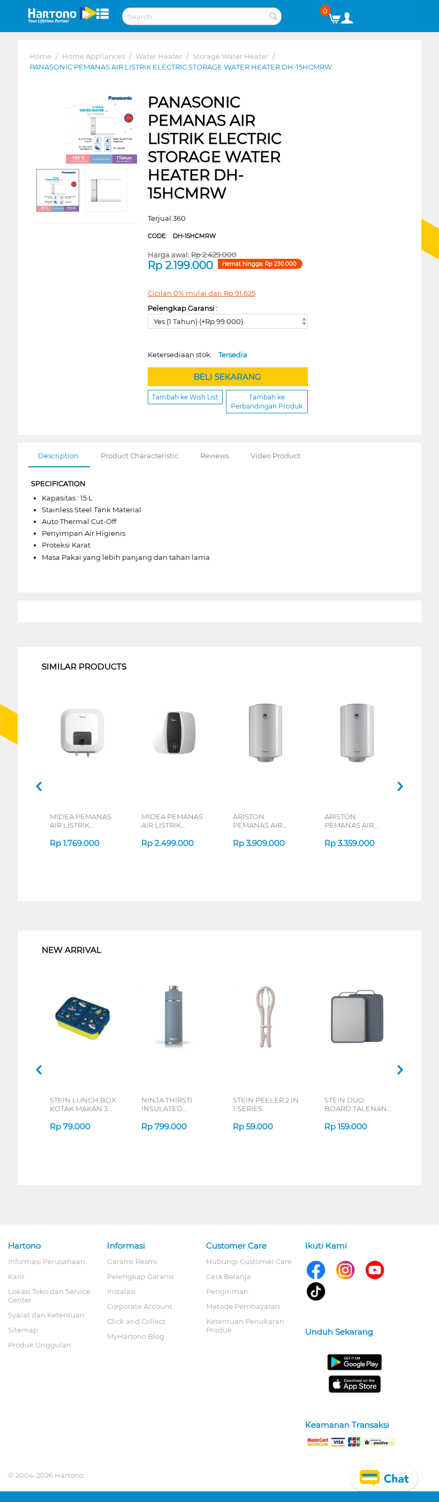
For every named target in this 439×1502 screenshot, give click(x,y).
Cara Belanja (228, 1276)
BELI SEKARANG (227, 377)
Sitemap (23, 1330)
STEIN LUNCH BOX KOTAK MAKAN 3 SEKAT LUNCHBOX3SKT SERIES (83, 1104)
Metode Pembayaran (243, 1306)
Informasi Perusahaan (46, 1261)
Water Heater (158, 56)
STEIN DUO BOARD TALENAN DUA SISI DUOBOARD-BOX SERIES (355, 1104)
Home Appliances (93, 56)
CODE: (182, 236)
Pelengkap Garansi (140, 1276)
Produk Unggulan (39, 1345)
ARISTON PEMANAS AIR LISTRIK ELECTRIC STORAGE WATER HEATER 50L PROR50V (355, 820)
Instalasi (121, 1291)
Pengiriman (227, 1291)
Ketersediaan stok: (197, 354)
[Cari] (273, 17)
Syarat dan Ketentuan (46, 1315)
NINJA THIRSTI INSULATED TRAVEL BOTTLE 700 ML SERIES (169, 1104)
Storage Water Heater (230, 56)
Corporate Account (139, 1306)
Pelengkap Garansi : (183, 308)
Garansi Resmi (132, 1261)
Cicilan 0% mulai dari (201, 293)
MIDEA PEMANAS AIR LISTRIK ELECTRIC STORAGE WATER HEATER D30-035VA (172, 820)
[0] (338, 16)
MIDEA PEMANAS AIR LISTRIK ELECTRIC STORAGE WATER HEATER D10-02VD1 (80, 820)
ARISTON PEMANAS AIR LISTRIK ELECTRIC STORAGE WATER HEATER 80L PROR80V (264, 820)
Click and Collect (136, 1321)
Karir (16, 1276)
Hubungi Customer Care (249, 1261)
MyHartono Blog (135, 1336)
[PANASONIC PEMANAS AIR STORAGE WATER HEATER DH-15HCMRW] (101, 128)
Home (40, 56)
